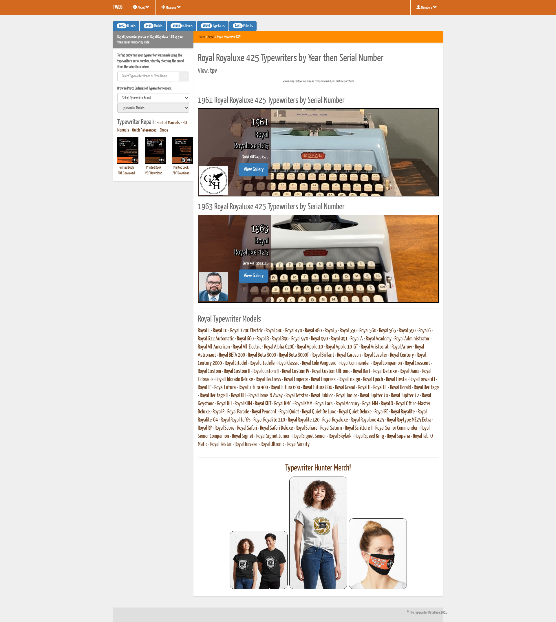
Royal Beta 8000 (262, 355)
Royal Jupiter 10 (374, 395)
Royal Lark (324, 403)
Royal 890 (280, 339)
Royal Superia (398, 436)
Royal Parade (238, 412)
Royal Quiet (289, 412)
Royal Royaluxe (335, 420)
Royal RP (205, 428)
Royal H (364, 387)
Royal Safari (247, 428)
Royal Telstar (221, 444)
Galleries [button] (183, 26)
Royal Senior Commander (396, 428)
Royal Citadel (236, 363)
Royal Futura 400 (253, 387)
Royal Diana (409, 371)
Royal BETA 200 (232, 355)
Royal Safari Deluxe (276, 428)
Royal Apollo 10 (310, 347)
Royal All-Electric (247, 347)
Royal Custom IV (295, 371)
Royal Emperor (296, 379)
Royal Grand (345, 387)
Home (201, 37)
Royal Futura (225, 387)
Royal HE (380, 387)
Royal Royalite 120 (303, 420)
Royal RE (381, 412)
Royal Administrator (411, 339)
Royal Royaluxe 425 (367, 420)
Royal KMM (303, 403)
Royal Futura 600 (285, 387)
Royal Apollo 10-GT (342, 347)
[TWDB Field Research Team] (378, 553)
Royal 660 (245, 339)
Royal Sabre (224, 428)
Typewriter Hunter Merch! (318, 468)
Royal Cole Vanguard (319, 363)
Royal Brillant (323, 355)
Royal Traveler (246, 444)
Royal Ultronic (272, 444)
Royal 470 (293, 330)
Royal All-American (214, 347)
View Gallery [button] (254, 169)
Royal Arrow (402, 347)
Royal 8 (263, 339)
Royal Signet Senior (309, 436)
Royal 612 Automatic (216, 339)
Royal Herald (400, 387)
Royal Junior (346, 395)
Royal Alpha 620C (279, 347)
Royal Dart (361, 371)
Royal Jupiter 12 (405, 395)
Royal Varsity (298, 444)
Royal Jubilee (322, 395)
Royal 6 (424, 330)
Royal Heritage (426, 387)
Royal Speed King (369, 436)
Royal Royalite (403, 412)
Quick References (144, 130)
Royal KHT (263, 403)
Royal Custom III (266, 371)
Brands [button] (127, 26)
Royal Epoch (373, 379)
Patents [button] (244, 26)
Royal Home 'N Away (265, 395)
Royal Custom (209, 371)
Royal (211, 37)
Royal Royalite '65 (235, 420)
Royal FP (204, 387)
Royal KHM (243, 403)
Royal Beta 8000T (294, 355)
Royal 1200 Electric (246, 330)
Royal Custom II (237, 371)
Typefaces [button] (214, 26)
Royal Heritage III (214, 395)
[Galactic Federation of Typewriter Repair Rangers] (318, 533)
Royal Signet (242, 436)
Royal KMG (283, 403)
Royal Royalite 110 (269, 420)
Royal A (356, 339)
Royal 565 (387, 330)
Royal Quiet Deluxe (355, 412)
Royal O (387, 403)
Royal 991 (339, 339)
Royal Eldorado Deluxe (234, 379)
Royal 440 (274, 330)
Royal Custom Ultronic (331, 371)
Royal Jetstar (297, 395)
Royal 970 (299, 339)
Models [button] (154, 26)
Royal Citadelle (262, 363)
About (141, 8)
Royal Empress (323, 379)
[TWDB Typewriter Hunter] (259, 560)
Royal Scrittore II (358, 428)
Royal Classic (288, 363)
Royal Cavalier (375, 355)
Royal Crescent (417, 363)
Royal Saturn (331, 428)
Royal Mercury (347, 403)
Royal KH (224, 403)
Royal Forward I (422, 379)
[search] (153, 98)
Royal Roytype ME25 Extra (409, 420)
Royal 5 (331, 330)
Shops (164, 130)
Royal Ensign (349, 379)
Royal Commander (354, 363)
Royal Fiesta (396, 379)
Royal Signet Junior (273, 436)
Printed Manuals (168, 123)
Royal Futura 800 (317, 387)
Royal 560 (367, 330)
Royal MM (370, 403)
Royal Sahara (306, 428)
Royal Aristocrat (375, 347)
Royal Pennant (264, 412)
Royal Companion (387, 363)
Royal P (218, 412)
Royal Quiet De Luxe (319, 412)
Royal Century (402, 355)
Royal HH (238, 395)
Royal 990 (319, 339)
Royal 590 (407, 330)
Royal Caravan (349, 355)
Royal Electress (268, 379)
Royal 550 (348, 330)
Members (426, 8)
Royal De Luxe (385, 371)
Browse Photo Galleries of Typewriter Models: (144, 88)
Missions (171, 8)
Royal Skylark (340, 436)
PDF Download (126, 173)
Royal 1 (204, 330)
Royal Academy (379, 339)
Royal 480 (313, 330)
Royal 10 (220, 330)
